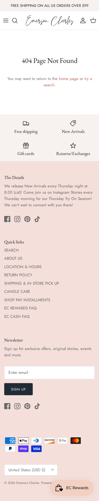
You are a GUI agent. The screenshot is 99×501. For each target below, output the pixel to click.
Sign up (18, 389)
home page (68, 79)
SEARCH (11, 250)
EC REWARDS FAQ (20, 308)
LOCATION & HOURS (22, 267)
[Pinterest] (27, 219)
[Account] (81, 20)
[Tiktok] (37, 219)
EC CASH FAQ (17, 316)
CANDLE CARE (17, 291)
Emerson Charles (27, 482)
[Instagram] (17, 219)
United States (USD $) (26, 470)
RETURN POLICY (18, 275)
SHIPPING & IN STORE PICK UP (31, 283)
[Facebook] (7, 219)
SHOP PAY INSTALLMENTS (27, 300)
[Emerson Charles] (49, 20)
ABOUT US (13, 258)
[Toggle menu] (6, 20)
